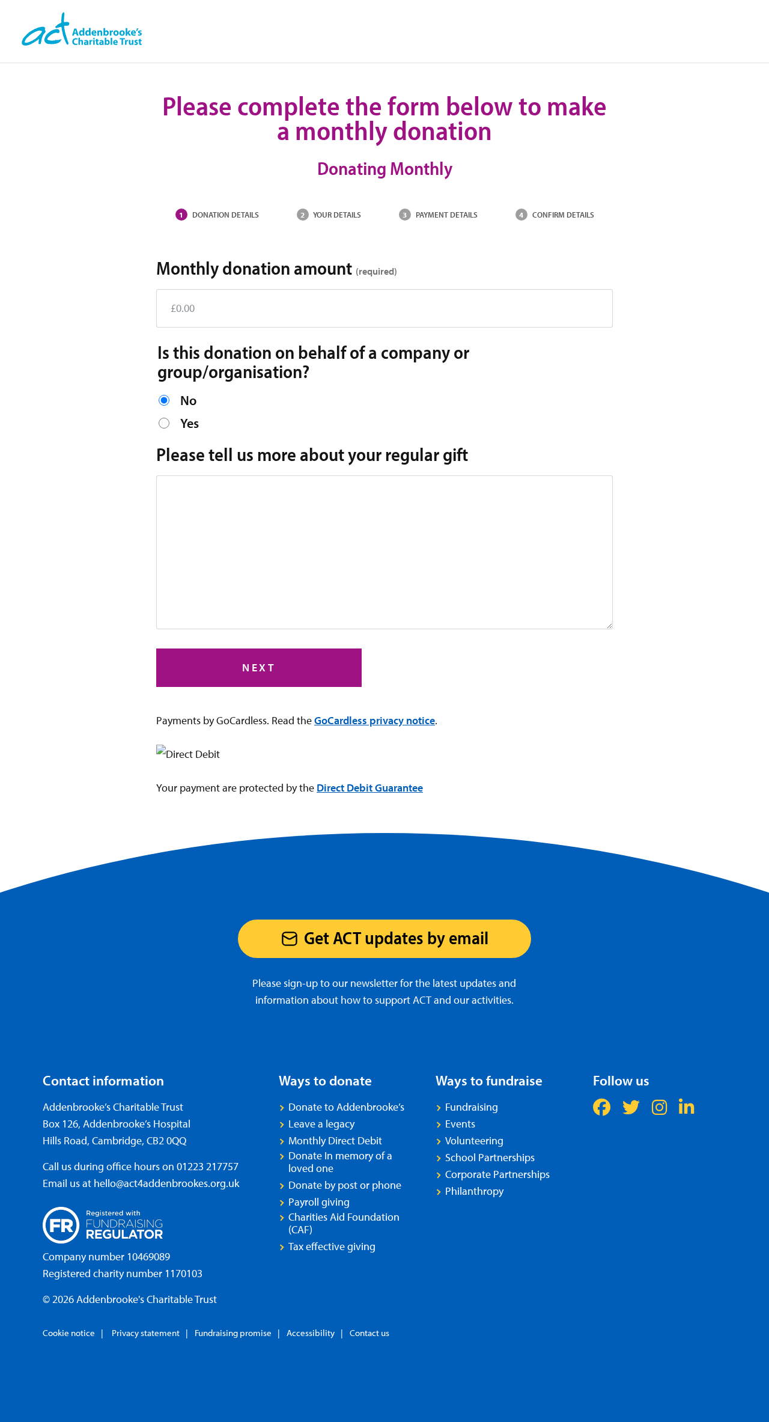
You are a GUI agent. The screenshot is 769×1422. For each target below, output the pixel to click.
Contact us (369, 1332)
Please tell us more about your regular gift (312, 454)
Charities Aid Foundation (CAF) (344, 1223)
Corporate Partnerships (497, 1174)
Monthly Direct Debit (335, 1140)
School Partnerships (490, 1157)
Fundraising (471, 1106)
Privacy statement (145, 1332)
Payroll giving (319, 1201)
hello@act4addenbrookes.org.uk (166, 1183)
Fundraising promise (233, 1332)
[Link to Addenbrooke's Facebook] (601, 1107)
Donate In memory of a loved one (340, 1161)
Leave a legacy (321, 1123)
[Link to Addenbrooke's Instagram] (659, 1107)
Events (460, 1123)
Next (258, 667)
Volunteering (474, 1140)
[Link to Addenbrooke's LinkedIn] (686, 1107)
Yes (189, 423)
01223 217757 (208, 1166)
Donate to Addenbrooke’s (346, 1106)
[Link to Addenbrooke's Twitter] (631, 1107)
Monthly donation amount (276, 267)
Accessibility (311, 1332)
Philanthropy (474, 1191)
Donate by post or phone (344, 1185)
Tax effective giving (331, 1246)
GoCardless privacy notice (374, 720)
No (188, 400)
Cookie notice (69, 1332)
